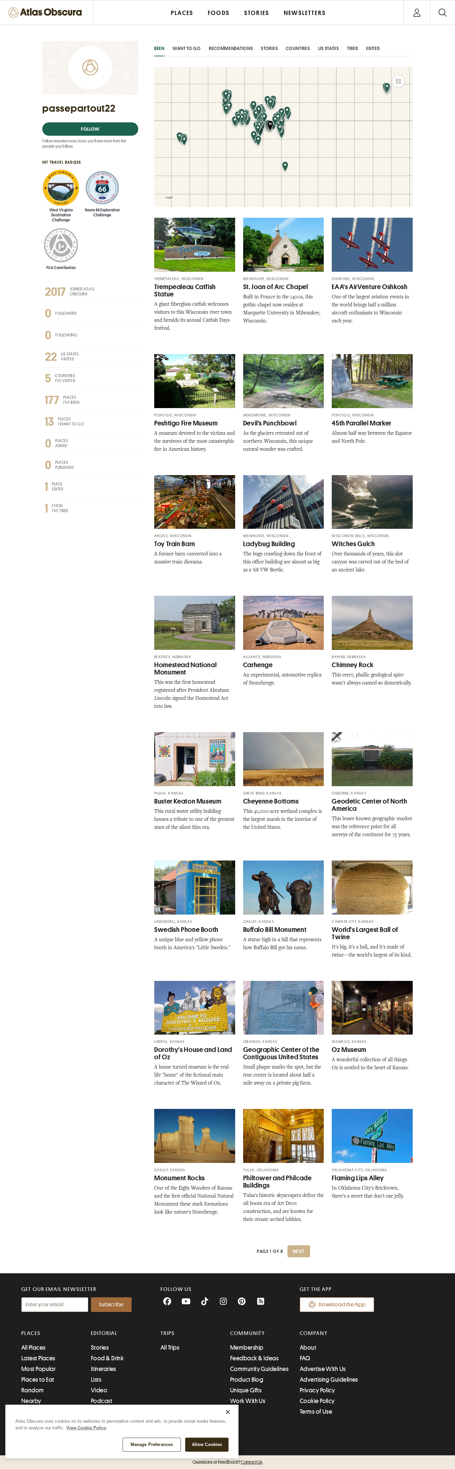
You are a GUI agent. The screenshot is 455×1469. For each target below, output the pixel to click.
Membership (246, 1347)
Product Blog (246, 1379)
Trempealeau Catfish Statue (185, 290)
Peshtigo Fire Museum (186, 423)
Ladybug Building (269, 543)
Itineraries (103, 1369)
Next (299, 1251)
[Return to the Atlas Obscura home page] (46, 12)
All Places (33, 1347)
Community (247, 1333)
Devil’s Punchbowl (270, 423)
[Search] (442, 12)
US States (328, 48)
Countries (298, 48)
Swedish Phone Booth (186, 929)
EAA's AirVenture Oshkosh (369, 286)
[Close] (228, 1412)
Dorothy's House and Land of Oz (193, 1053)
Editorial (104, 1333)
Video (99, 1390)
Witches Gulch (353, 543)
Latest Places (38, 1358)
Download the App (342, 1304)
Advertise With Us (323, 1369)
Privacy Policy (317, 1390)
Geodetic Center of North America (369, 805)
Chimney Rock (353, 664)
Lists (96, 1379)
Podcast (101, 1401)
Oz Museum (349, 1049)
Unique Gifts (245, 1390)
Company (313, 1333)
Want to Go (187, 48)
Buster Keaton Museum (188, 801)
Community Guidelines (259, 1369)
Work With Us (247, 1401)
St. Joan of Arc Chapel (275, 286)
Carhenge (258, 664)
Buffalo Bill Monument (275, 929)
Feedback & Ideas (254, 1358)
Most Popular (38, 1369)
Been (159, 48)
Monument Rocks (179, 1178)
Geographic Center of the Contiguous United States (281, 1053)
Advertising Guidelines (329, 1379)
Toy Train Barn (174, 543)
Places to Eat (37, 1379)
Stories (269, 48)
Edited (373, 48)
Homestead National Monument (185, 668)
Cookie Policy (317, 1401)
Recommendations (231, 48)
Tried (352, 48)
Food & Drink (107, 1358)
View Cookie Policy (86, 1427)
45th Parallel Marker (361, 423)
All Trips (170, 1347)
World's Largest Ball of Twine (365, 933)
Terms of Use (316, 1411)
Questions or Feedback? (227, 1462)
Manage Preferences (152, 1444)
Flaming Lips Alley (358, 1178)
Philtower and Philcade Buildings (277, 1182)
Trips (168, 1333)
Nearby (31, 1401)
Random (32, 1390)
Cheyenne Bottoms (271, 801)
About (308, 1347)
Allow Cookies (207, 1444)
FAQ (305, 1358)
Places (31, 1333)
